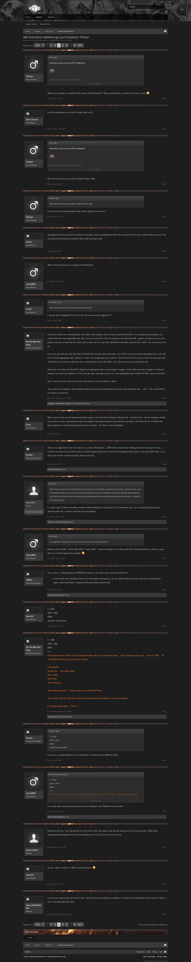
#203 (164, 184)
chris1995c (31, 284)
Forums (39, 17)
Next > (80, 45)
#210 (164, 464)
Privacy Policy (162, 957)
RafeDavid (60, 403)
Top (160, 952)
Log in (161, 2)
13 (67, 45)
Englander (51, 403)
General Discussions (41, 40)
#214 (164, 626)
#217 (164, 812)
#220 (164, 914)
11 (59, 45)
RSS (165, 952)
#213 (164, 590)
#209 (164, 434)
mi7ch (59, 40)
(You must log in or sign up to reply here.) (153, 925)
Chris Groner (32, 119)
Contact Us (140, 952)
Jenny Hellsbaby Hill (33, 906)
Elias (28, 425)
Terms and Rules (149, 957)
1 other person (78, 403)
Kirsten (29, 455)
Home (28, 17)
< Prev (37, 45)
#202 (164, 129)
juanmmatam (32, 850)
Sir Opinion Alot (53, 469)
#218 (164, 847)
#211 (164, 517)
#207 (164, 320)
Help (148, 952)
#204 (164, 216)
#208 (164, 398)
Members (51, 17)
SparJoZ (30, 616)
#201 (164, 98)
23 (75, 45)
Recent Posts (45, 24)
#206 (164, 281)
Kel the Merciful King (33, 343)
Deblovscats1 (53, 717)
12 (63, 45)
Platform (28, 952)
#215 (164, 711)
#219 (164, 884)
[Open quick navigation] (165, 31)
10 (55, 45)
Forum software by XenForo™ (45, 957)
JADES (67, 403)
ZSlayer (29, 76)
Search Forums (31, 24)
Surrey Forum (163, 961)
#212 (164, 558)
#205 (164, 251)
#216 (164, 760)
